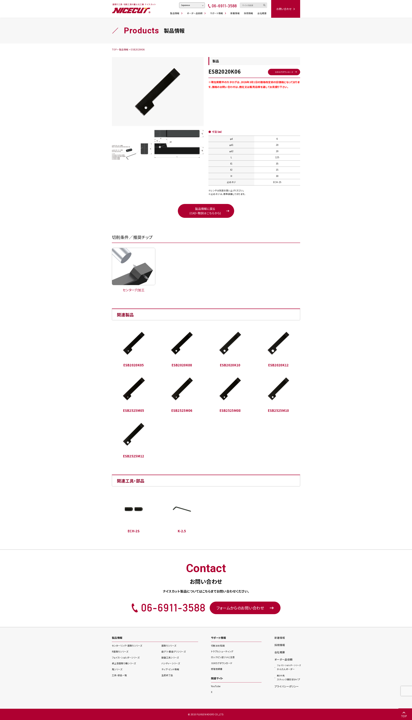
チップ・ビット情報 (170, 669)
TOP (404, 716)
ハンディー (170, 663)
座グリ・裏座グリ (173, 651)
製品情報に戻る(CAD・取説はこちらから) (205, 211)
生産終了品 (167, 675)
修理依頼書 (217, 669)
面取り (168, 645)
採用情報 (248, 13)
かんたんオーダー (289, 667)
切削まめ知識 (218, 645)
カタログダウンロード (284, 72)
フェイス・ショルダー (126, 657)
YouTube (215, 686)
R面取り (120, 651)
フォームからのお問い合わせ (240, 608)
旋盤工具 (170, 657)
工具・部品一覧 (119, 675)
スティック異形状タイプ (288, 677)
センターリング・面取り (127, 645)
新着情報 (235, 13)
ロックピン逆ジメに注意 (223, 657)
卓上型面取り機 (124, 663)
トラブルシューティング (222, 651)
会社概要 (262, 13)
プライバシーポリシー (286, 686)
